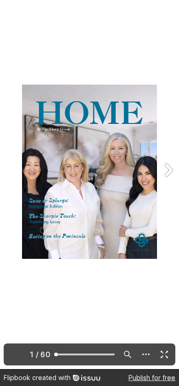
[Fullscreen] (164, 354)
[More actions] (146, 354)
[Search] (127, 354)
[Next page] (168, 184)
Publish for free (152, 377)
